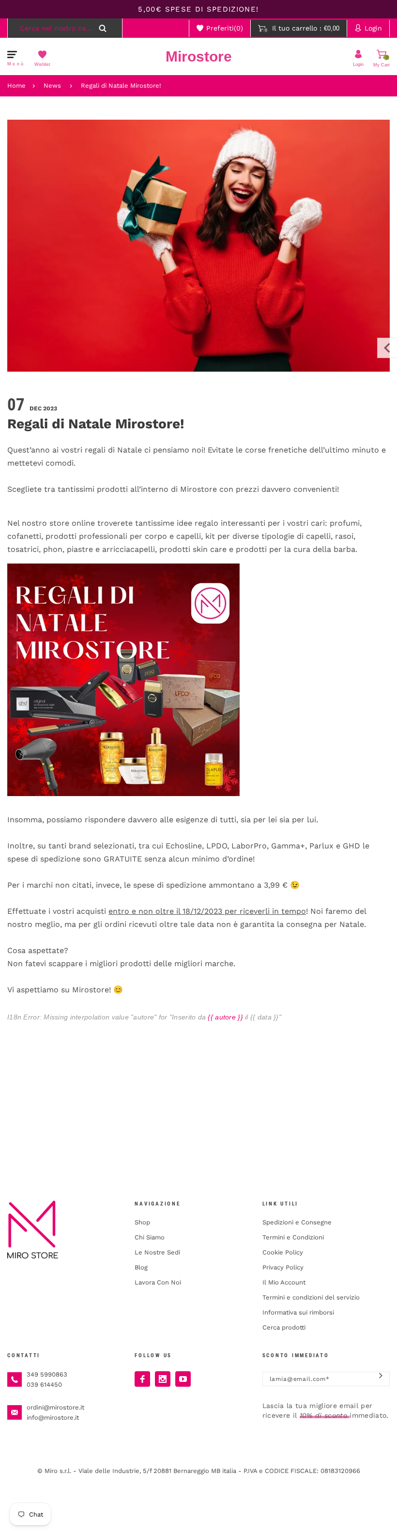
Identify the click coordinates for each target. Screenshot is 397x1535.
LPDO (216, 845)
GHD (351, 845)
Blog (141, 1267)
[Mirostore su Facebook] (142, 1379)
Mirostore (199, 56)
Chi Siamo (150, 1237)
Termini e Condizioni (293, 1237)
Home (16, 85)
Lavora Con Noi (158, 1282)
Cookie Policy (282, 1252)
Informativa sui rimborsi (298, 1312)
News (52, 85)
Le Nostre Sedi (157, 1252)
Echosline (184, 845)
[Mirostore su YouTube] (183, 1379)
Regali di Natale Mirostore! (121, 85)
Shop (142, 1222)
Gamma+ (288, 845)
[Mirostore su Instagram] (162, 1379)
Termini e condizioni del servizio (311, 1297)
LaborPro (249, 845)
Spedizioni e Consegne (297, 1222)
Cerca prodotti (283, 1327)
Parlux (321, 845)
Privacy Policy (283, 1267)
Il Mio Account (283, 1282)
